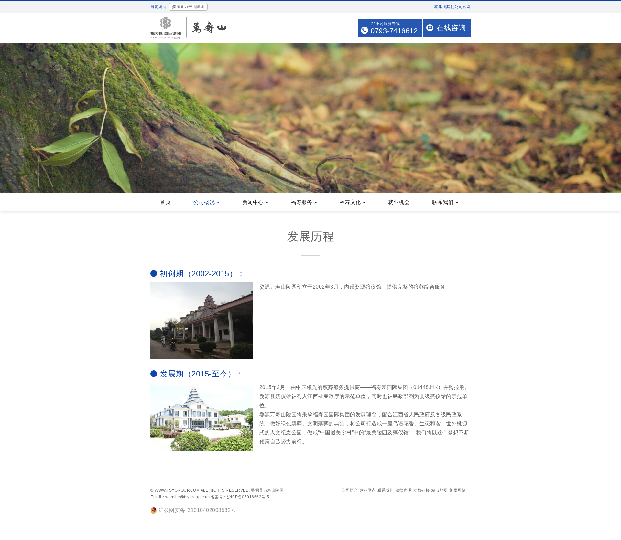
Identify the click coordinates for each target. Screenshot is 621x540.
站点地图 (439, 490)
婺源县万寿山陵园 (267, 490)
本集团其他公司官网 (452, 7)
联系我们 (443, 202)
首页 (165, 202)
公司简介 (350, 490)
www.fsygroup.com (177, 490)
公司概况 (204, 202)
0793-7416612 (394, 31)
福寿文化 (351, 202)
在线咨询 (451, 28)
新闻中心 (253, 202)
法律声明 (404, 490)
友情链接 (421, 490)
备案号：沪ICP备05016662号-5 (240, 497)
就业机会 (398, 202)
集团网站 (457, 490)
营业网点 (368, 490)
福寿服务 (302, 202)
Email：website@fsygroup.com (180, 497)
